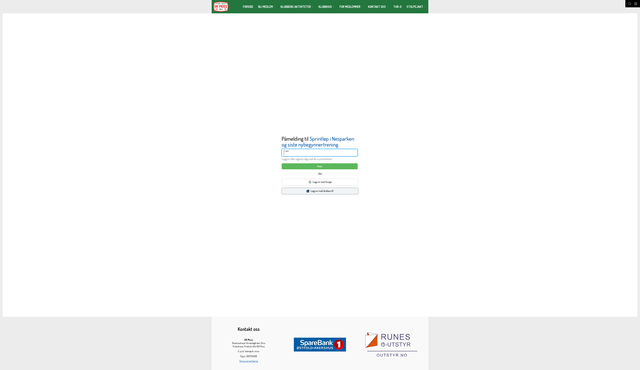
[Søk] (630, 4)
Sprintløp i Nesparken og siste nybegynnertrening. (318, 141)
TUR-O (397, 6)
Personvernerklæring (248, 361)
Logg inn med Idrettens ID (322, 191)
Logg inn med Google (322, 181)
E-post (286, 151)
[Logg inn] (636, 4)
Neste (319, 166)
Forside (248, 6)
